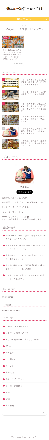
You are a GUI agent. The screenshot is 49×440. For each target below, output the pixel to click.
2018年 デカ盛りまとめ (17, 326)
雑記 (8, 399)
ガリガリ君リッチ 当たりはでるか (22, 339)
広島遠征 (10, 372)
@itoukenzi (7, 297)
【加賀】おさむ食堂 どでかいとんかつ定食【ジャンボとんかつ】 (25, 277)
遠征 (8, 392)
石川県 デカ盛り (14, 386)
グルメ (9, 346)
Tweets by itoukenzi (11, 310)
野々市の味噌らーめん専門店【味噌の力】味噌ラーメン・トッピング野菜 (25, 267)
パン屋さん (11, 359)
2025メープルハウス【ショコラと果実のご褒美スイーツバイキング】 (26, 237)
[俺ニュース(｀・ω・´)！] (24, 9)
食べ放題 (10, 405)
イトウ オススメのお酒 (17, 333)
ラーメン (10, 366)
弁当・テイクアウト (15, 379)
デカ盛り (10, 353)
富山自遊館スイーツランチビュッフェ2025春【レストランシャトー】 (26, 247)
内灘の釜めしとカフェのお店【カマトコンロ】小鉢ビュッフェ (24, 257)
